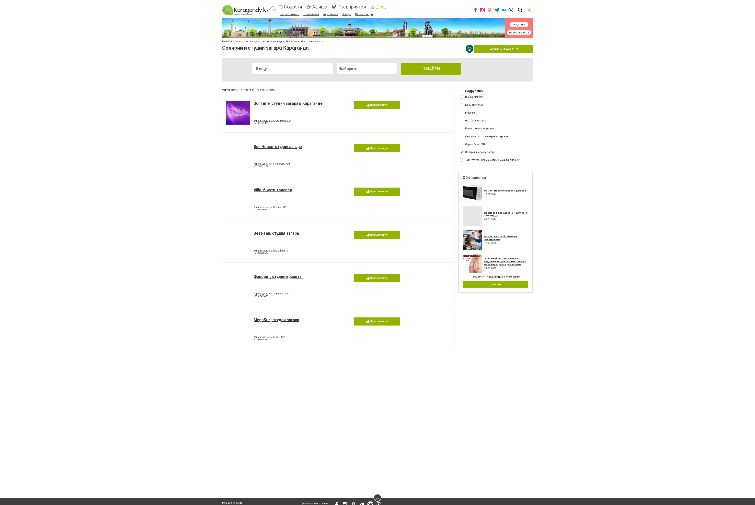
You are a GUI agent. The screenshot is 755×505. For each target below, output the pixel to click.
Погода (346, 14)
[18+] (245, 10)
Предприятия (351, 7)
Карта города (364, 14)
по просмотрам (265, 90)
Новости (293, 7)
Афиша (319, 7)
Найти (432, 68)
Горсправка (330, 14)
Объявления (311, 14)
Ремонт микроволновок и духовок (505, 190)
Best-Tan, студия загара (276, 233)
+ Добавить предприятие (503, 48)
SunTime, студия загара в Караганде (288, 103)
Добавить (496, 284)
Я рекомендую (379, 104)
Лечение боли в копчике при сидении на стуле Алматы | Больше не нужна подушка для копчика (505, 261)
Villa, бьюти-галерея (273, 190)
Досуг (382, 7)
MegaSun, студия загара (276, 319)
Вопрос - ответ (289, 14)
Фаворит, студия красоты (278, 276)
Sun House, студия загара (278, 146)
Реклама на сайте (232, 503)
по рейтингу (247, 90)
